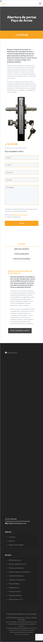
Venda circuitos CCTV (16, 599)
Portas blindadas (14, 584)
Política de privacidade (16, 545)
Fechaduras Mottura (15, 595)
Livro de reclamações (29, 614)
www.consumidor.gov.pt (22, 634)
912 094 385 (22, 35)
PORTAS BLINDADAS (21, 254)
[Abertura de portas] (3, 3)
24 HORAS (21, 244)
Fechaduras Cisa (14, 587)
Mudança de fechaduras (16, 568)
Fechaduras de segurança (17, 580)
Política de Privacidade (20, 215)
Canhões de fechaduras (16, 576)
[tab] (21, 244)
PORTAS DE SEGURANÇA (21, 259)
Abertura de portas (15, 560)
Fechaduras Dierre (15, 591)
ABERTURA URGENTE (21, 249)
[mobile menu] (40, 3)
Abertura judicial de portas (17, 564)
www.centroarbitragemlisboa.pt (22, 630)
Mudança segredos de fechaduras (19, 572)
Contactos (12, 537)
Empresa (11, 541)
